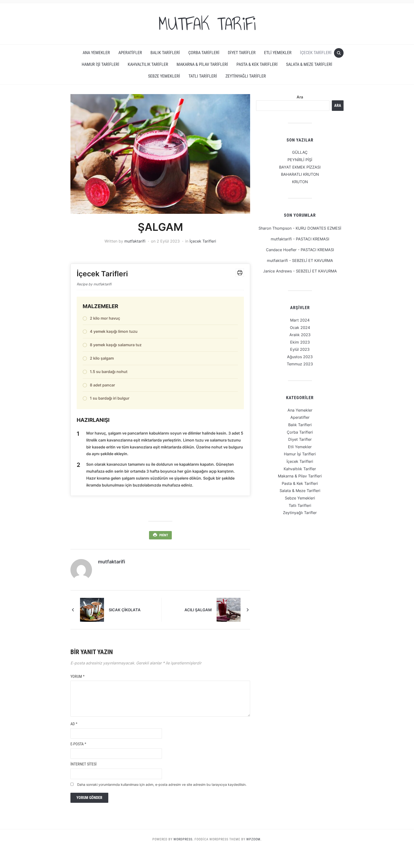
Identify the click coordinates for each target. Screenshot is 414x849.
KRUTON (300, 181)
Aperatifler (130, 52)
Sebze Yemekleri (164, 76)
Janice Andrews (277, 271)
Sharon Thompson (275, 228)
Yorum (77, 676)
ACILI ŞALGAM (198, 609)
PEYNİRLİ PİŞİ (300, 159)
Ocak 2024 (300, 327)
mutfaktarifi (134, 241)
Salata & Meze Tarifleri (309, 64)
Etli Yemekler (278, 52)
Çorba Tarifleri (203, 52)
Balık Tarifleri (165, 52)
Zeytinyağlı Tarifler (245, 76)
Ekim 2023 (300, 342)
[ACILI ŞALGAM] (228, 609)
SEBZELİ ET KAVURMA (312, 260)
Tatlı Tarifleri (203, 76)
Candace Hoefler (281, 249)
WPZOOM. (254, 839)
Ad (73, 724)
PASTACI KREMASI (312, 239)
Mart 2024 (300, 320)
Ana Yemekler (96, 52)
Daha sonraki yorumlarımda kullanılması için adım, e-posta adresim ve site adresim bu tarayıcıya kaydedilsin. (162, 784)
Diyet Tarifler (242, 52)
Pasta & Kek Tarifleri (257, 64)
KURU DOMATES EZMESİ (318, 228)
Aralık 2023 (299, 334)
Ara (300, 97)
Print (163, 535)
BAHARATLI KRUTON (300, 174)
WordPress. (183, 839)
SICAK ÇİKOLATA (125, 609)
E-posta (78, 744)
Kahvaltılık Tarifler (148, 64)
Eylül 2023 (300, 349)
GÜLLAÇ (300, 152)
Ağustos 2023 (300, 356)
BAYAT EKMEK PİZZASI (300, 167)
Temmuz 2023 (300, 364)
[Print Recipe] (239, 272)
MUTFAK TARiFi (207, 23)
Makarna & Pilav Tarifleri (202, 64)
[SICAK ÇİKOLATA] (92, 609)
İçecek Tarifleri (316, 52)
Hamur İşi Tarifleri (100, 64)
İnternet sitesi (83, 764)
